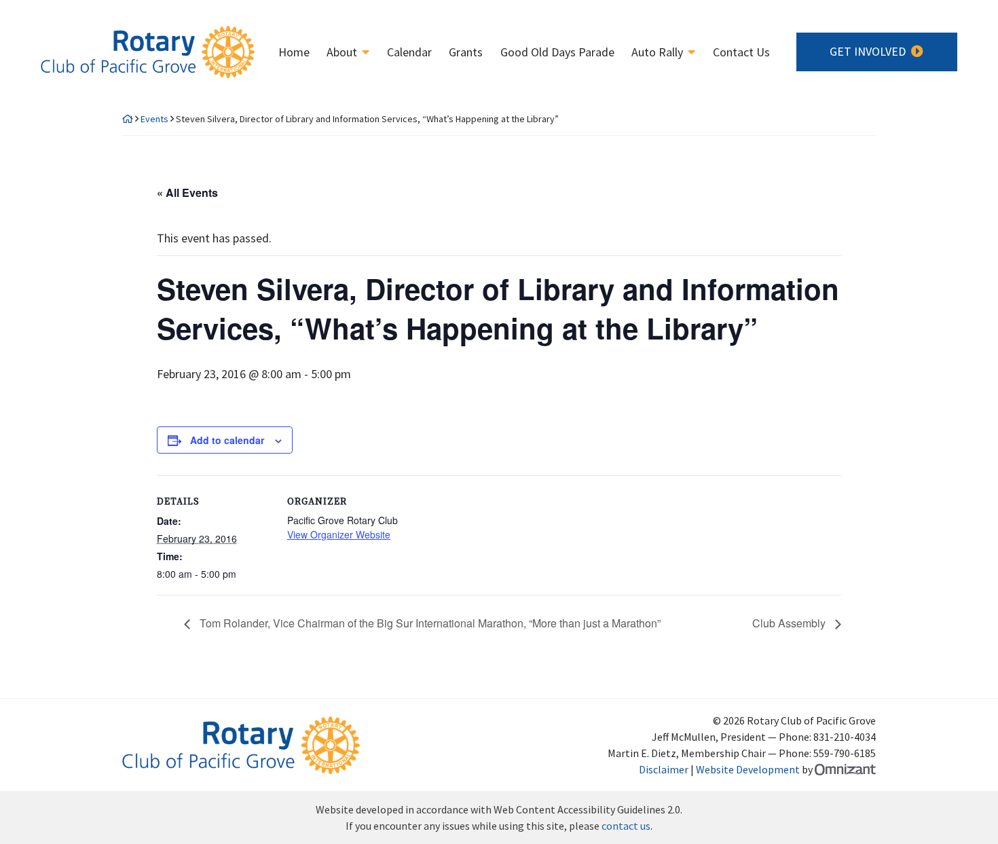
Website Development (748, 769)
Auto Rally (657, 52)
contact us (626, 825)
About (342, 52)
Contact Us (741, 52)
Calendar (409, 52)
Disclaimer (663, 769)
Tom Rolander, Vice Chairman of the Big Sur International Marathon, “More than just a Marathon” (429, 623)
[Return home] (127, 119)
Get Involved (868, 51)
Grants (466, 52)
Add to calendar (227, 440)
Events (154, 119)
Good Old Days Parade (557, 52)
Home (294, 52)
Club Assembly (790, 623)
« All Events (187, 192)
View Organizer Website (338, 534)
